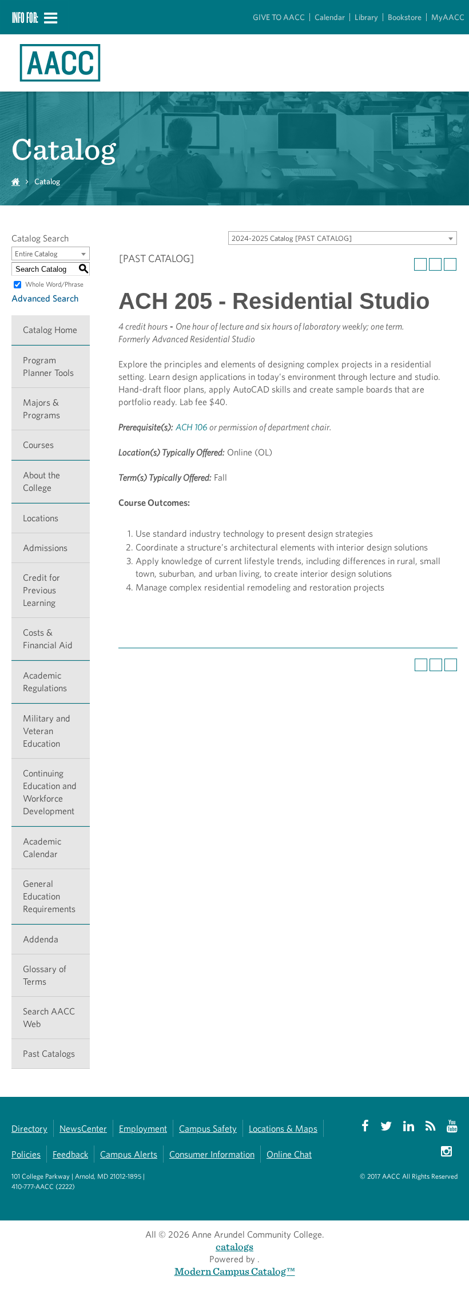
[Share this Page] (420, 264)
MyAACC (447, 17)
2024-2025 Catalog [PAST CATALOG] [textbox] (292, 238)
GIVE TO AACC (279, 17)
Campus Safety (208, 1128)
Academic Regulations (45, 681)
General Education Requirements (49, 896)
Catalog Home (50, 329)
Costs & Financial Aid (48, 639)
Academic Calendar (42, 847)
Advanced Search (44, 298)
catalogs (234, 1246)
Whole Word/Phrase (54, 284)
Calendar (330, 17)
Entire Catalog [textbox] (36, 253)
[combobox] (342, 238)
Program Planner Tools (48, 366)
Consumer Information (212, 1154)
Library (366, 17)
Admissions (45, 547)
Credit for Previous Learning (41, 590)
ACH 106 (192, 427)
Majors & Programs (41, 409)
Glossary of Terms (44, 975)
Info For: (25, 17)
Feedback (70, 1154)
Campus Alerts (128, 1154)
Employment (143, 1128)
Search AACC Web (49, 1017)
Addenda (40, 939)
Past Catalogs (49, 1053)
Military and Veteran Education (46, 731)
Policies (26, 1154)
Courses (38, 444)
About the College (41, 481)
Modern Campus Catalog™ (234, 1271)
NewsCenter (83, 1128)
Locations (40, 518)
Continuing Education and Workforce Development (50, 792)
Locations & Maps (283, 1128)
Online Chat (289, 1154)
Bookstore (405, 17)
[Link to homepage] (42, 63)
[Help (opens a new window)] (450, 264)
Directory (29, 1128)
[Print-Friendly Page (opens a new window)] (435, 264)
